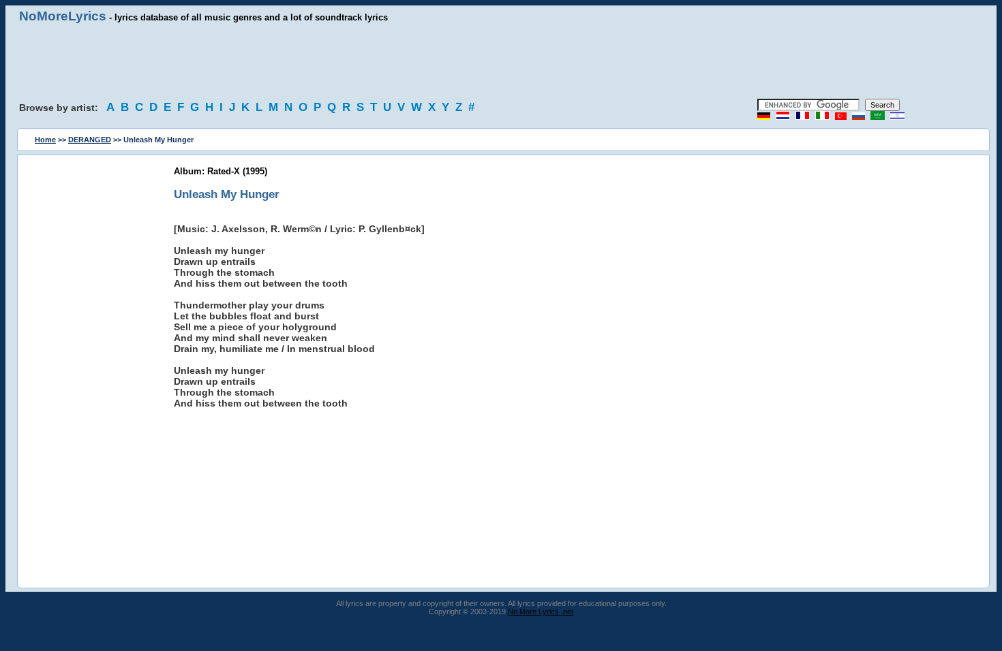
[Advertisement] (501, 61)
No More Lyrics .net (540, 611)
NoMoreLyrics (62, 16)
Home (45, 140)
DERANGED (89, 140)
